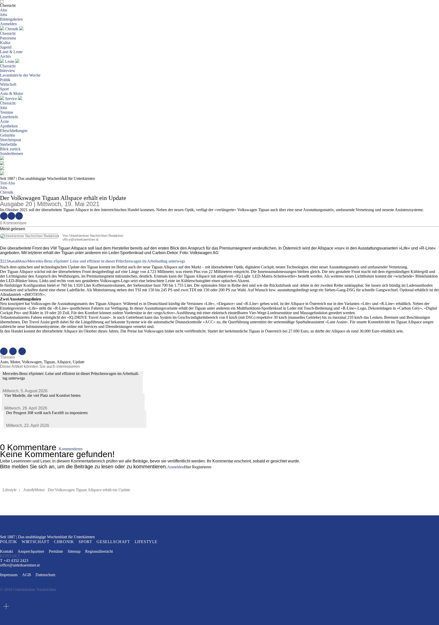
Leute (9, 61)
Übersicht (7, 5)
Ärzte (4, 121)
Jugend (5, 47)
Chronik (11, 29)
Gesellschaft (113, 542)
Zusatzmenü (6, 606)
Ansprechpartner (31, 551)
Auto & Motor (11, 93)
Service (11, 98)
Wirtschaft (8, 84)
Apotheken (9, 126)
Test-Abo (7, 183)
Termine (6, 112)
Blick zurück (10, 149)
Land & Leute (11, 52)
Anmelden (8, 24)
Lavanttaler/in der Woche (20, 75)
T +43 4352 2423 (14, 560)
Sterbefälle (8, 144)
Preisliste (56, 551)
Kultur (5, 42)
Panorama (8, 38)
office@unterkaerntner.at (49, 239)
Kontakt (6, 551)
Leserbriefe (9, 117)
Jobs (3, 14)
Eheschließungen (13, 130)
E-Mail (19, 216)
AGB (26, 575)
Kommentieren (71, 449)
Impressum (9, 575)
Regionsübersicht (99, 551)
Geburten (7, 135)
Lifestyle (10, 490)
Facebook (4, 216)
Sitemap (74, 551)
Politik (5, 80)
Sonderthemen (11, 153)
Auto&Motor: (34, 490)
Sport (4, 89)
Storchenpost (10, 140)
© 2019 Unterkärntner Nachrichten (28, 589)
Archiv (5, 56)
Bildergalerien (11, 19)
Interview (7, 70)
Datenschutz (45, 575)
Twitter (11, 216)
